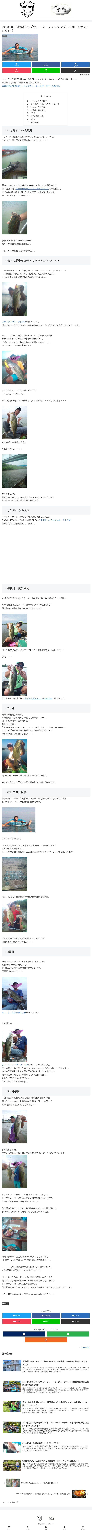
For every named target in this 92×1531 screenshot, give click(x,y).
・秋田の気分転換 (36, 116)
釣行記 (6, 1304)
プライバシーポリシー (46, 1524)
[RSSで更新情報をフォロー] (46, 1339)
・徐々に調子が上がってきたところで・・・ (47, 104)
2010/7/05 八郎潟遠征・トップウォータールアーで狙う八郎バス (31, 86)
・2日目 (32, 113)
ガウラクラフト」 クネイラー (38, 698)
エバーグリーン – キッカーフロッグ (32, 189)
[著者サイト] (24, 1334)
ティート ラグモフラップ (14, 1013)
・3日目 (32, 119)
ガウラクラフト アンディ (14, 322)
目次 (43, 96)
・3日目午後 (34, 122)
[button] (85, 716)
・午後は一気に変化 (37, 110)
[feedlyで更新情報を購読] (68, 1334)
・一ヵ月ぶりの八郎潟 (38, 101)
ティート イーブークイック (15, 1065)
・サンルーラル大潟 (37, 107)
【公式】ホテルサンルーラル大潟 (55, 520)
